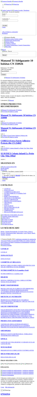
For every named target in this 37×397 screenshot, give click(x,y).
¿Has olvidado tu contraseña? (10, 32)
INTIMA (29, 280)
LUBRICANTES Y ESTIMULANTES (23, 350)
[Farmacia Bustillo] (12, 1)
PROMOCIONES (9, 209)
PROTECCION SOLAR (8, 288)
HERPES (27, 313)
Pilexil (29, 233)
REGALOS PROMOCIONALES (13, 212)
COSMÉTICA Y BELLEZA (12, 192)
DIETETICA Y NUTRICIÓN (12, 198)
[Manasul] (11, 100)
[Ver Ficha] (4, 111)
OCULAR (9, 282)
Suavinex (8, 234)
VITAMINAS (25, 300)
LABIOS (19, 265)
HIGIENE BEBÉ (15, 291)
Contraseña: (6, 19)
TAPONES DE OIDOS (7, 324)
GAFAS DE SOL (5, 343)
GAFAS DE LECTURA (8, 342)
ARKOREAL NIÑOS (28, 317)
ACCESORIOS (5, 291)
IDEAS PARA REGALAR (11, 207)
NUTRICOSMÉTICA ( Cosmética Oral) (12, 273)
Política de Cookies (24, 240)
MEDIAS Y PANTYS (7, 334)
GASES (22, 313)
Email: (4, 14)
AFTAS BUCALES (19, 309)
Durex (26, 231)
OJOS (24, 265)
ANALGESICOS (30, 309)
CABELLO (23, 280)
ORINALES (15, 335)
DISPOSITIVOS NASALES (27, 327)
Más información (9, 387)
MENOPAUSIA (5, 314)
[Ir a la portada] (6, 245)
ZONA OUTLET (9, 190)
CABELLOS (10, 265)
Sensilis (3, 234)
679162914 (5, 394)
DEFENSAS (4, 313)
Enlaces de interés (9, 242)
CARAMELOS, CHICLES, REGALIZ (23, 301)
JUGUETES (29, 291)
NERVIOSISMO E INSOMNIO (19, 314)
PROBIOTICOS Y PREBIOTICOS (11, 300)
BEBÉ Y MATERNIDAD (11, 196)
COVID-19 (7, 188)
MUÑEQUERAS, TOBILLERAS (22, 334)
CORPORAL (10, 267)
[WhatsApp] (11, 4)
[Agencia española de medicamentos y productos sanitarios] (17, 370)
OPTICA (6, 204)
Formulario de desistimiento (21, 242)
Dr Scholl (20, 231)
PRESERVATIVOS (6, 350)
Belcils (2, 231)
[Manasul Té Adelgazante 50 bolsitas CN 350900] (11, 110)
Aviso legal (4, 240)
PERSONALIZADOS (22, 290)
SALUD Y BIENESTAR (11, 199)
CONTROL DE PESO (7, 303)
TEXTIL (8, 293)
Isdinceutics (20, 233)
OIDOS (14, 282)
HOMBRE (22, 267)
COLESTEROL (25, 311)
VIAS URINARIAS (22, 316)
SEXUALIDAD (8, 206)
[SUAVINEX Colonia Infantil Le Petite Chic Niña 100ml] (17, 148)
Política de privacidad (13, 240)
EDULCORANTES (6, 301)
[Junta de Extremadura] (7, 375)
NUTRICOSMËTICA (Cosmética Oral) (15, 193)
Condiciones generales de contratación (25, 239)
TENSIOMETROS (6, 335)
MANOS (3, 265)
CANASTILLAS (16, 293)
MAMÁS (3, 293)
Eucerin (3, 233)
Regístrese (5, 33)
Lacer (25, 233)
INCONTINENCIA (15, 325)
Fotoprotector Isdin (11, 233)
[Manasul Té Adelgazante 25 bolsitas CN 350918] (11, 123)
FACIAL (16, 267)
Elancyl (30, 231)
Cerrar (4, 27)
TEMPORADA (8, 210)
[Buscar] (3, 49)
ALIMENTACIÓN (20, 288)
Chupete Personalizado (11, 231)
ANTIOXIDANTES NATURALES (11, 311)
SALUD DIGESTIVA (7, 309)
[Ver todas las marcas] (7, 224)
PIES (15, 265)
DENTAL (4, 280)
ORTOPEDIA (8, 202)
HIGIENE (7, 195)
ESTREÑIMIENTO (14, 313)
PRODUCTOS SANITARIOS (12, 201)
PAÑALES (23, 291)
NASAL (3, 282)
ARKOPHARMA (17, 317)
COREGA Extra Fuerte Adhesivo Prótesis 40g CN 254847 (15, 142)
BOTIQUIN (15, 327)
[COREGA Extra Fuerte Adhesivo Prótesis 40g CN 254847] (14, 135)
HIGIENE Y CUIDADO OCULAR (25, 342)
